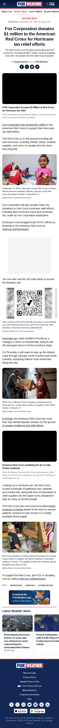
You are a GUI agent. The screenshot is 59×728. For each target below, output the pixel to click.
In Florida (7, 418)
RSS (47, 704)
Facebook (22, 67)
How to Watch (35, 11)
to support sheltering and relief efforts (22, 425)
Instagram (23, 704)
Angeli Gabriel (21, 62)
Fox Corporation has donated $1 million (24, 124)
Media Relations (29, 690)
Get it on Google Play (37, 711)
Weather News (20, 11)
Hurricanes (30, 585)
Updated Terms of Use (29, 682)
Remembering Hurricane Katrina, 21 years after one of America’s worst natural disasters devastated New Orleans (17, 641)
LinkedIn (35, 704)
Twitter (27, 67)
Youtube (29, 704)
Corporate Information (29, 695)
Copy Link (37, 67)
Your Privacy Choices (31, 686)
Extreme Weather (45, 585)
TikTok (41, 704)
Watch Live (7, 11)
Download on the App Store (20, 711)
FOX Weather (41, 62)
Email (32, 67)
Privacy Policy (29, 677)
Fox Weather (29, 4)
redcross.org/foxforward (15, 229)
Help (29, 699)
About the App (29, 673)
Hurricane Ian (9, 338)
